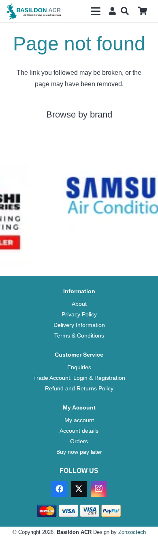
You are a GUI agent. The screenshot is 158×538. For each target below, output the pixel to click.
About (79, 304)
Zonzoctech (132, 532)
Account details (79, 430)
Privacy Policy (79, 314)
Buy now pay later (79, 452)
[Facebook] (59, 489)
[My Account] (111, 11)
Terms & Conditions (79, 335)
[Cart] (143, 11)
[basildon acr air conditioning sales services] (34, 11)
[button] (95, 11)
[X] (79, 489)
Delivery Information (79, 325)
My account (79, 420)
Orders (79, 441)
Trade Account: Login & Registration (79, 378)
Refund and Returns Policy (79, 388)
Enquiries (79, 367)
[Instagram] (98, 489)
